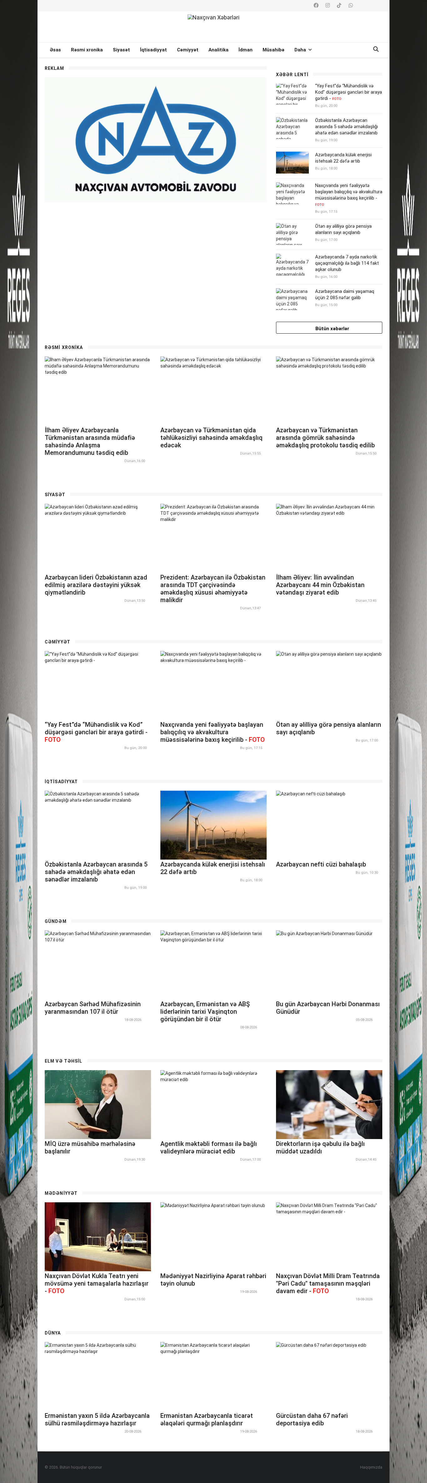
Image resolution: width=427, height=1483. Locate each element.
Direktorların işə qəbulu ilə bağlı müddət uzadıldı (320, 1147)
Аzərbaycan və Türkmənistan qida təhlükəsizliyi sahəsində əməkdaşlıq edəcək (211, 437)
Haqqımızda (371, 1467)
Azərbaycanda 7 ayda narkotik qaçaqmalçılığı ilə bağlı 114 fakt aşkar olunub (347, 263)
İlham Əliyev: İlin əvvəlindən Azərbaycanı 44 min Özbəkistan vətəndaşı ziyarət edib (320, 585)
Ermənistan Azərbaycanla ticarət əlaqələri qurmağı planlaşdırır (206, 1419)
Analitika (218, 50)
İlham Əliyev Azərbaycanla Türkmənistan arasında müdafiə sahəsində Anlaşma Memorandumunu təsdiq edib (90, 441)
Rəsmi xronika (87, 50)
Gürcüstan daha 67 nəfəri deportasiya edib (312, 1419)
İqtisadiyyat (153, 50)
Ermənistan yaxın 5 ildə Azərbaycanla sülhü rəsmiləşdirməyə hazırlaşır (97, 1419)
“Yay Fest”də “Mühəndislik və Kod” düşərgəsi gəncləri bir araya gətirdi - (348, 92)
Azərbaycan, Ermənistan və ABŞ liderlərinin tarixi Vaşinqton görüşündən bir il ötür (205, 1011)
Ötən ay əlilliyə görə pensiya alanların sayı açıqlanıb (343, 229)
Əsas (55, 50)
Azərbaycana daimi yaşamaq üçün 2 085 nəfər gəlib (344, 294)
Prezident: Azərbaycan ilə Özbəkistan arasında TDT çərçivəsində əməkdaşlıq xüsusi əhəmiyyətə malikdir (212, 589)
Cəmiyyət (187, 50)
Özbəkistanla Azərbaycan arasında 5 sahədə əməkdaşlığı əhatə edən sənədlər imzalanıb (346, 126)
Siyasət (121, 50)
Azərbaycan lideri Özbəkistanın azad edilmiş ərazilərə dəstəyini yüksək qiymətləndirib (96, 585)
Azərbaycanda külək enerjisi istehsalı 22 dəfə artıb (343, 158)
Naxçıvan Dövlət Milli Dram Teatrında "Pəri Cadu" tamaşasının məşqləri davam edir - (328, 1283)
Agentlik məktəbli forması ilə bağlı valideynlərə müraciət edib (208, 1147)
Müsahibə (273, 50)
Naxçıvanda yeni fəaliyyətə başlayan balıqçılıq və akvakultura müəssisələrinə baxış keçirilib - (348, 195)
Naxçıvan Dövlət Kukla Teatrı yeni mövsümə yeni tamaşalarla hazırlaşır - (96, 1283)
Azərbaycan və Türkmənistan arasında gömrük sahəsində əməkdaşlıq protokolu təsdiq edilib (325, 437)
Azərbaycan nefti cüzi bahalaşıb (321, 864)
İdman (246, 50)
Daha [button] (300, 50)
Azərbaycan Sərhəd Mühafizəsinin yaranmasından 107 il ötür (93, 1007)
